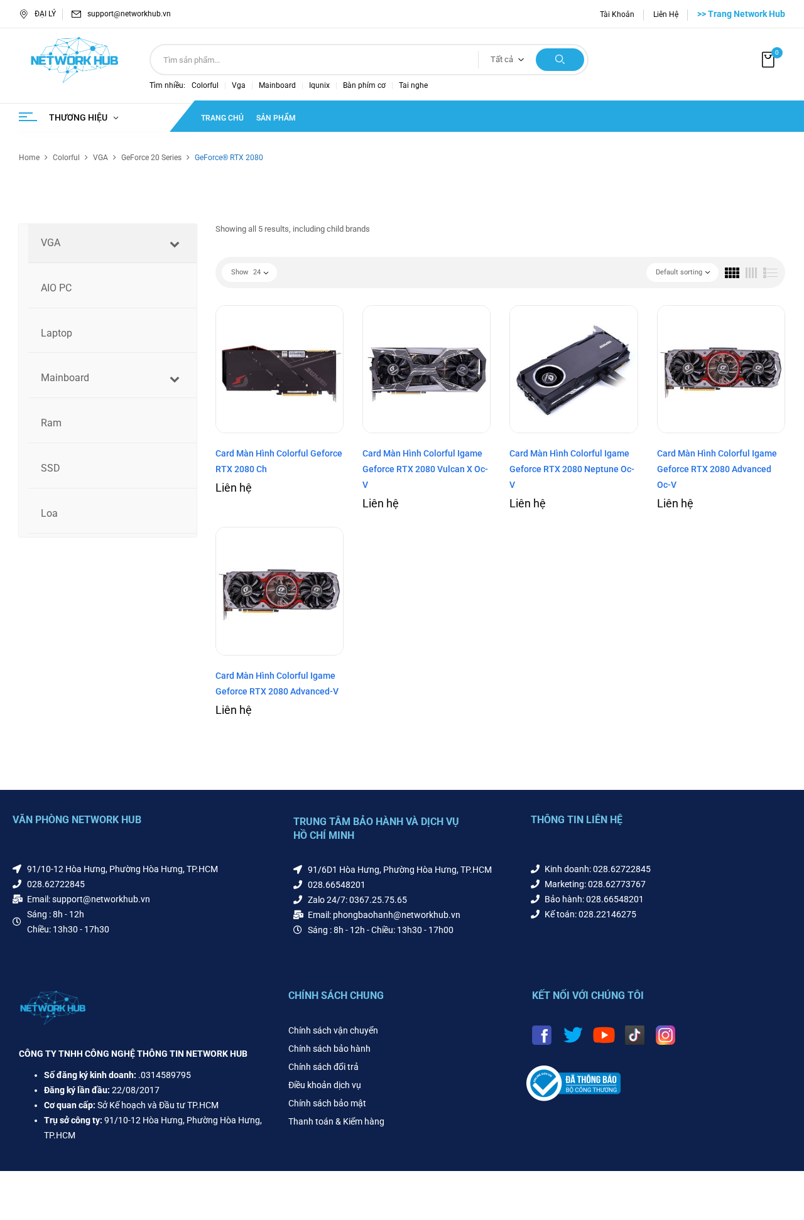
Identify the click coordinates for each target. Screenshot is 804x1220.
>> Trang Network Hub (741, 14)
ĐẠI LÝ (45, 13)
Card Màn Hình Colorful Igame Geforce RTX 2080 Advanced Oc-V (717, 469)
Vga (239, 85)
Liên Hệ (665, 14)
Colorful (205, 85)
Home (29, 157)
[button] (769, 60)
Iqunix (319, 85)
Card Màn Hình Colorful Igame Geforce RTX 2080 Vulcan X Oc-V (425, 469)
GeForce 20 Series (151, 157)
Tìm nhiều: (167, 85)
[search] (560, 59)
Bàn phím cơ (364, 85)
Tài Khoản (617, 14)
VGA (100, 157)
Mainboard (277, 85)
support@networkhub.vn (129, 13)
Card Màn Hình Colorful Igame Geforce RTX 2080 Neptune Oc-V (571, 469)
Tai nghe (413, 85)
